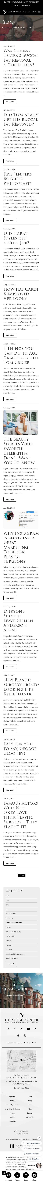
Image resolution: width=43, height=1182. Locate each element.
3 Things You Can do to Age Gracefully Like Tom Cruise (21, 355)
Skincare (30, 1113)
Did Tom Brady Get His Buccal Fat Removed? (20, 119)
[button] (4, 1173)
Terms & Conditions (12, 1140)
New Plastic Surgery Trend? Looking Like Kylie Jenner (21, 687)
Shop (34, 1180)
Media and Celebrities (14, 922)
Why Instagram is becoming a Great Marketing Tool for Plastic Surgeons (21, 547)
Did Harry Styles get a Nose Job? (16, 238)
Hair (30, 1109)
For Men (9, 949)
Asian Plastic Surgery (13, 1109)
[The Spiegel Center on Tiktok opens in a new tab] (35, 1029)
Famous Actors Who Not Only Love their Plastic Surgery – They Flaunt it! (20, 815)
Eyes (7, 900)
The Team (9, 918)
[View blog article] (20, 422)
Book (26, 1180)
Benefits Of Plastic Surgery (15, 954)
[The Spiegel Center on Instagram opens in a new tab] (8, 1029)
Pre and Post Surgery (13, 931)
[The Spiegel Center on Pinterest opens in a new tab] (25, 1035)
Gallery (12, 1117)
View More (10, 102)
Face (7, 896)
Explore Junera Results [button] (21, 5)
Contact (8, 1180)
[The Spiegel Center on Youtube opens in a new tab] (28, 1029)
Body (30, 1101)
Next (21, 875)
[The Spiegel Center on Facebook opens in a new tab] (15, 1029)
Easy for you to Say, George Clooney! (19, 748)
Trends (8, 927)
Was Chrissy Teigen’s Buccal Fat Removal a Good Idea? (21, 58)
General (9, 940)
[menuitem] (8, 1029)
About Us (12, 1097)
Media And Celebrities (22, 35)
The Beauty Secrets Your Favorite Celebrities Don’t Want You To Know (19, 451)
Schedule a (15, 987)
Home (4, 35)
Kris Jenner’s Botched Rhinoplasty (17, 179)
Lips (7, 909)
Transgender (10, 936)
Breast (12, 1101)
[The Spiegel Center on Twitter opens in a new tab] (21, 1029)
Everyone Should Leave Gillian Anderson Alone (18, 620)
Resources (30, 1117)
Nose (7, 905)
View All (11, 964)
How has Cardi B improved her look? (20, 294)
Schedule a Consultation (14, 995)
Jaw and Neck (11, 913)
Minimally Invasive (13, 1105)
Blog (10, 35)
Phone (17, 1180)
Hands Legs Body (12, 958)
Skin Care (9, 945)
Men (30, 1105)
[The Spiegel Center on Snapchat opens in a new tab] (18, 1035)
